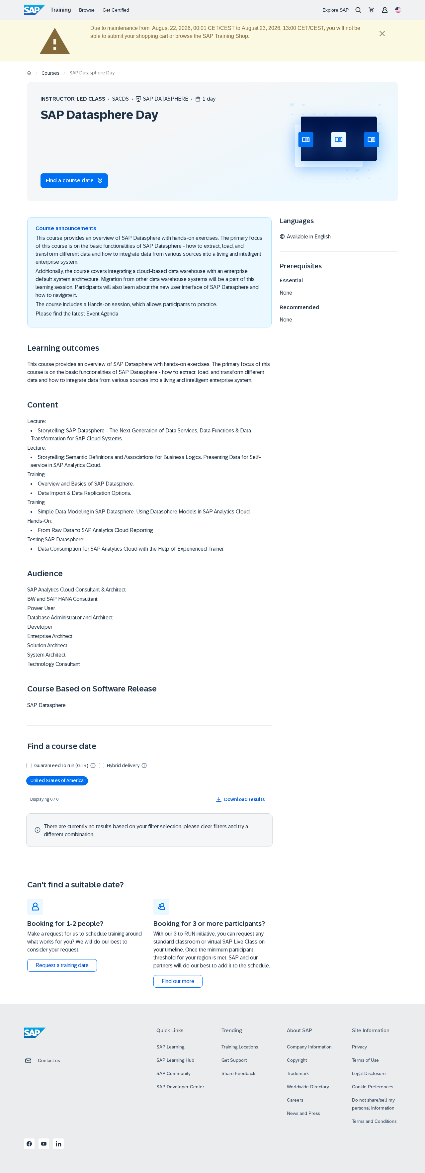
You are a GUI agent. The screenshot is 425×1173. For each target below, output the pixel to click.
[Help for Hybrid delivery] (144, 765)
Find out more (178, 981)
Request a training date (62, 965)
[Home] (29, 73)
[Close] (382, 33)
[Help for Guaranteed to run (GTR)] (93, 765)
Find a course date (70, 180)
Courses (50, 73)
